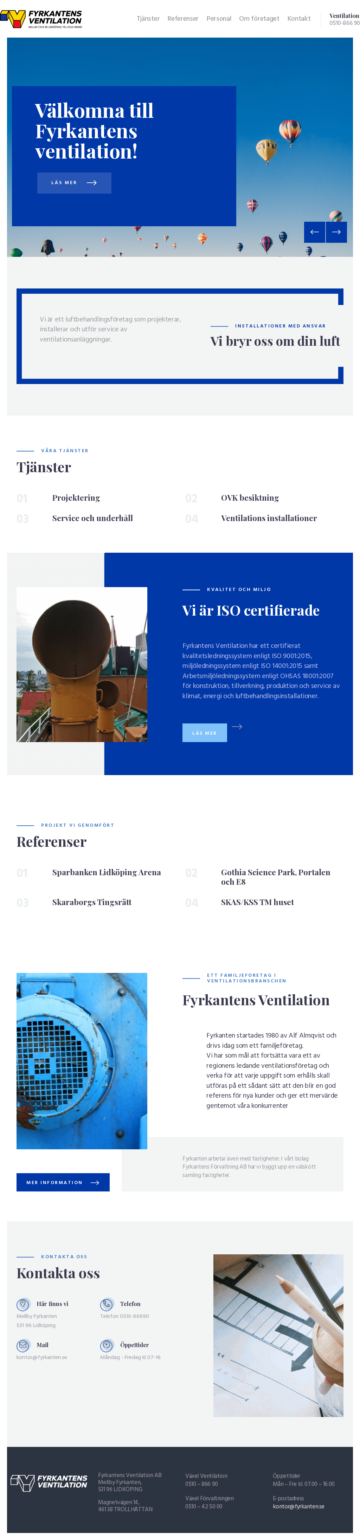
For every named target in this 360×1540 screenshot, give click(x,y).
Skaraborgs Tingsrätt (91, 902)
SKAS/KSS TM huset (257, 902)
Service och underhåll (92, 518)
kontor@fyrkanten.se (298, 1507)
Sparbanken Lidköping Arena (106, 872)
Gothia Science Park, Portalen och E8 (275, 877)
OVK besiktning (250, 498)
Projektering (76, 498)
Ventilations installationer (269, 518)
